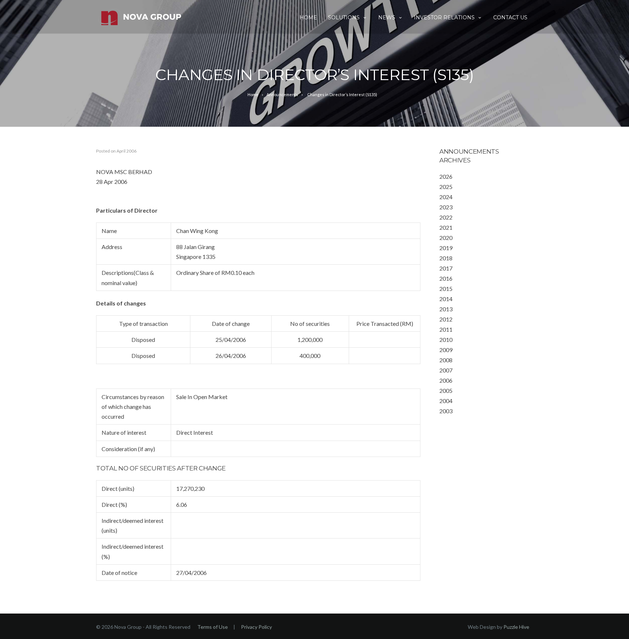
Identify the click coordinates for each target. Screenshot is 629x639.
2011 (445, 329)
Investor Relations (444, 17)
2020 (445, 237)
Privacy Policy (256, 627)
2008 (445, 359)
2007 (445, 370)
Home (308, 17)
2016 (445, 278)
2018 (445, 258)
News (386, 17)
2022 (445, 217)
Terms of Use (212, 627)
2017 (445, 268)
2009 (445, 349)
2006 (445, 380)
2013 (445, 308)
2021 (445, 227)
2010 (445, 339)
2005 (445, 390)
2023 (445, 207)
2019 (445, 247)
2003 (445, 410)
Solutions (344, 17)
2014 (445, 298)
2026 (445, 176)
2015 (445, 288)
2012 (445, 319)
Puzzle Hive (516, 627)
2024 (445, 196)
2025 (445, 186)
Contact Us (510, 17)
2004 (445, 400)
